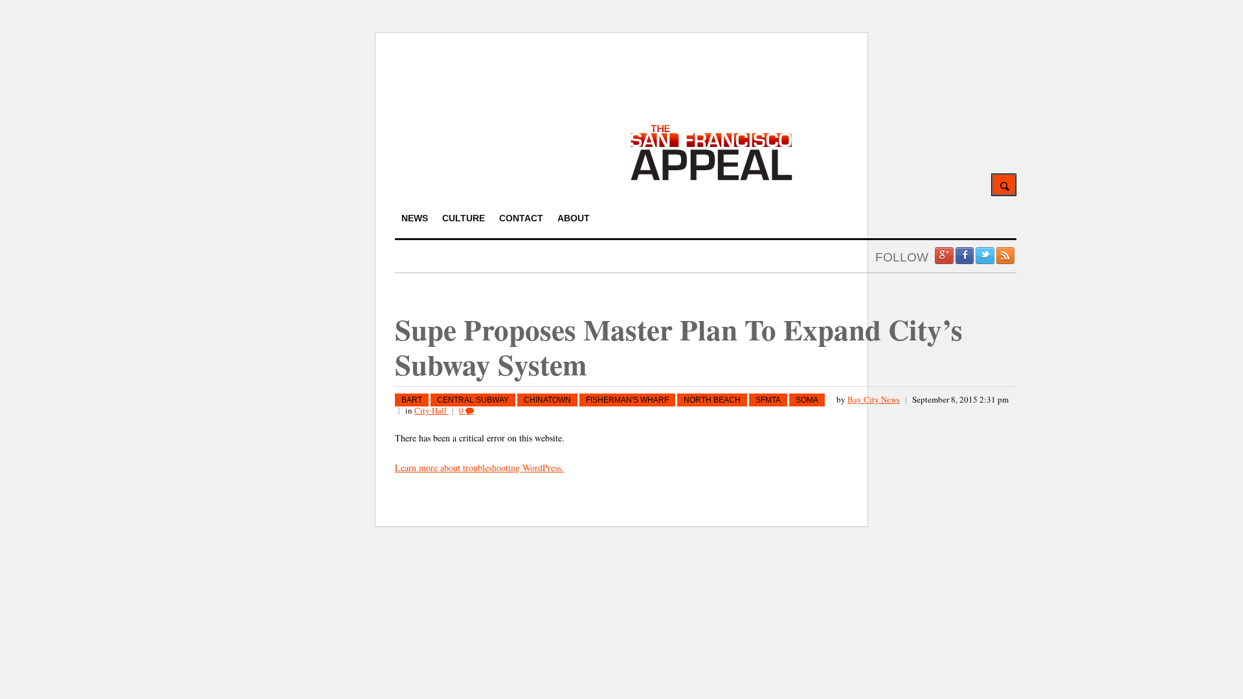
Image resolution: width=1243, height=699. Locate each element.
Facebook (965, 255)
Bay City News (873, 399)
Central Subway (473, 400)
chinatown (547, 400)
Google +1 (944, 255)
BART (411, 400)
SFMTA (768, 400)
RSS (1005, 255)
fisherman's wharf (627, 400)
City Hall (431, 410)
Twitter (985, 255)
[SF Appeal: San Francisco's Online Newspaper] (711, 178)
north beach (712, 400)
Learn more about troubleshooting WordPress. (479, 467)
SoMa (807, 400)
